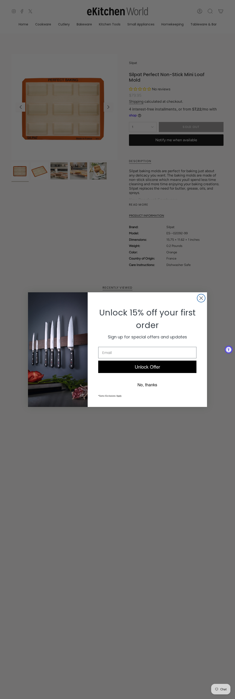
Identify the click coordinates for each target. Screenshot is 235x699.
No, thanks (147, 384)
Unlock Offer (147, 366)
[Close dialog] (201, 298)
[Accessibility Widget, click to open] (229, 349)
